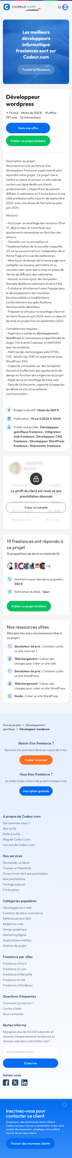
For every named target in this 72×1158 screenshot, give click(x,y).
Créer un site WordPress (41, 696)
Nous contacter (13, 1014)
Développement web (17, 908)
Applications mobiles (17, 940)
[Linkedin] (24, 1082)
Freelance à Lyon (14, 969)
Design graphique (15, 929)
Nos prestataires (14, 879)
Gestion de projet (14, 946)
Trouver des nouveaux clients (30, 1143)
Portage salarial (14, 884)
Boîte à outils (11, 834)
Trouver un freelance (36, 70)
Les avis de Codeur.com (19, 845)
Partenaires (11, 890)
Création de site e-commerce (23, 913)
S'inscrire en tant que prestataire (25, 873)
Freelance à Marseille (17, 974)
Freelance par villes (18, 957)
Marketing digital (14, 935)
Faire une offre (28, 128)
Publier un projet (36, 760)
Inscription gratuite (36, 791)
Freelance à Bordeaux (18, 985)
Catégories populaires (19, 901)
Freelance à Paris (15, 963)
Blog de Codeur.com (17, 839)
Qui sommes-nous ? (16, 823)
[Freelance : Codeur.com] (22, 7)
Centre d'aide (12, 1008)
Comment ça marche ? (18, 1003)
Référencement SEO (17, 918)
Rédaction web (13, 924)
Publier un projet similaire (28, 141)
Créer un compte (36, 507)
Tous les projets (12, 725)
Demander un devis (16, 863)
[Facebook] (6, 1082)
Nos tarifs (9, 828)
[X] (15, 1082)
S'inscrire (30, 1063)
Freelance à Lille (14, 980)
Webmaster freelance (45, 446)
